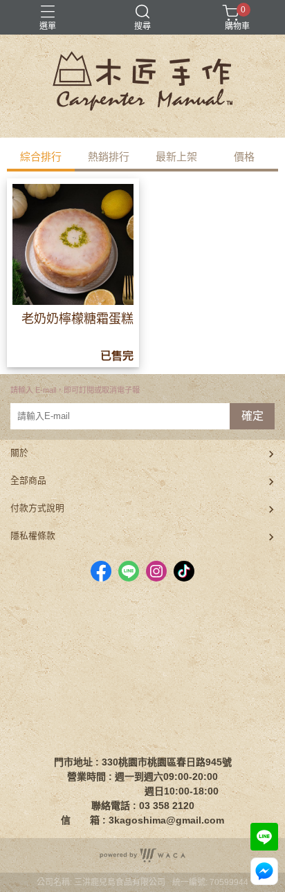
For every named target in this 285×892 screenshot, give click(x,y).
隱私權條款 (32, 535)
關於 (19, 452)
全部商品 (28, 480)
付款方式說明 (37, 508)
